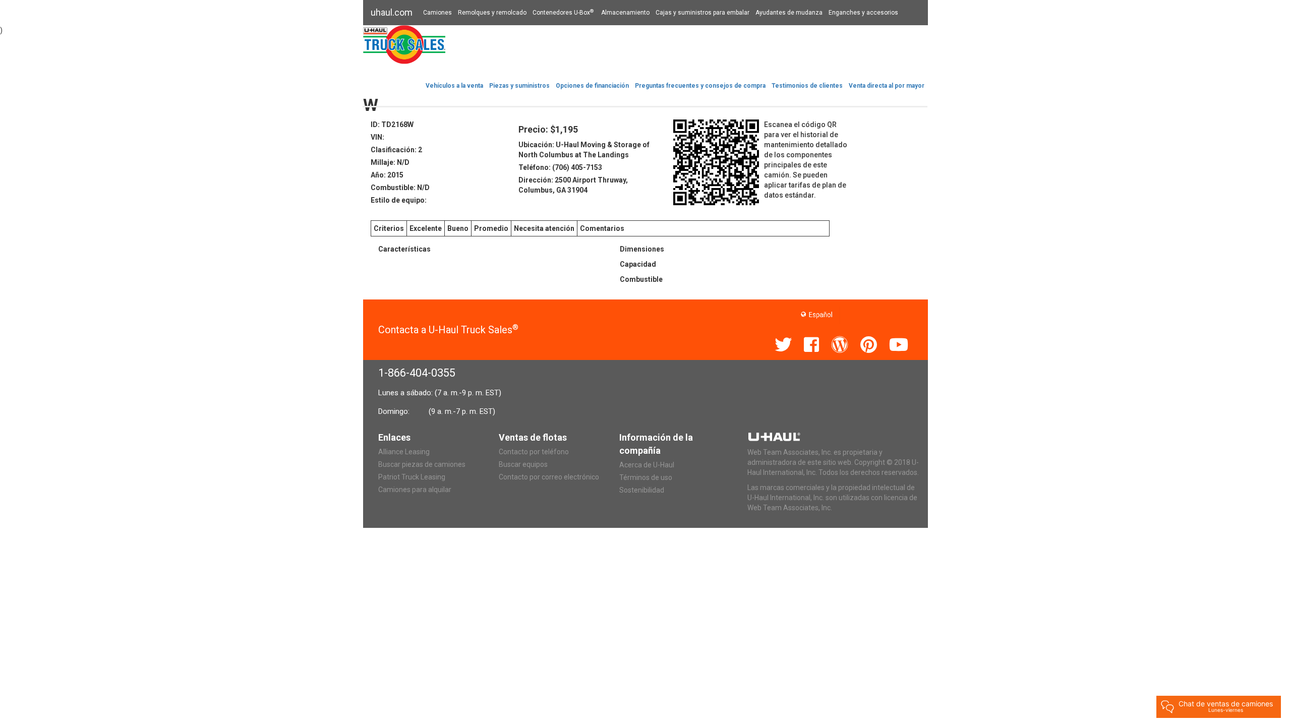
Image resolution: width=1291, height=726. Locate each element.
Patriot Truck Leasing (411, 477)
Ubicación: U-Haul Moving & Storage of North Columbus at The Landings (584, 150)
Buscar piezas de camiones (421, 464)
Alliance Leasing (404, 452)
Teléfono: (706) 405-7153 (560, 167)
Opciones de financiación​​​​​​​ (592, 85)
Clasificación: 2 (396, 150)
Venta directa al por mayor (886, 85)
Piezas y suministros (519, 85)
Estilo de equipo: (399, 200)
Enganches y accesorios (863, 12)
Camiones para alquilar (414, 490)
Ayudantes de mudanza (789, 12)
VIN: (377, 137)
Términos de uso (645, 477)
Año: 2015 (387, 175)
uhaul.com (392, 12)
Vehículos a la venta (454, 85)
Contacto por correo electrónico (549, 477)
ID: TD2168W (392, 124)
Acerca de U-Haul (646, 465)
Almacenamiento (625, 12)
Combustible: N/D (400, 188)
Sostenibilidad (641, 490)
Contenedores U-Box (563, 13)
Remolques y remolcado (492, 12)
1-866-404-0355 (416, 373)
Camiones (437, 12)
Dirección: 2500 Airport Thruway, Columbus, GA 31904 (573, 185)
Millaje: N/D (390, 162)
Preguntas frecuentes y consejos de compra (700, 85)
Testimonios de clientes (807, 85)
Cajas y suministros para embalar (702, 12)
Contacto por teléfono (534, 452)
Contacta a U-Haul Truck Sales (448, 330)
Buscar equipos (523, 464)
